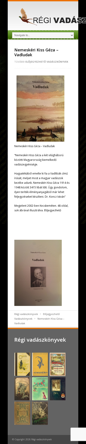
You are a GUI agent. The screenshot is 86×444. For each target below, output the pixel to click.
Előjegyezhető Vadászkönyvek (46, 61)
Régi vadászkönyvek (26, 314)
